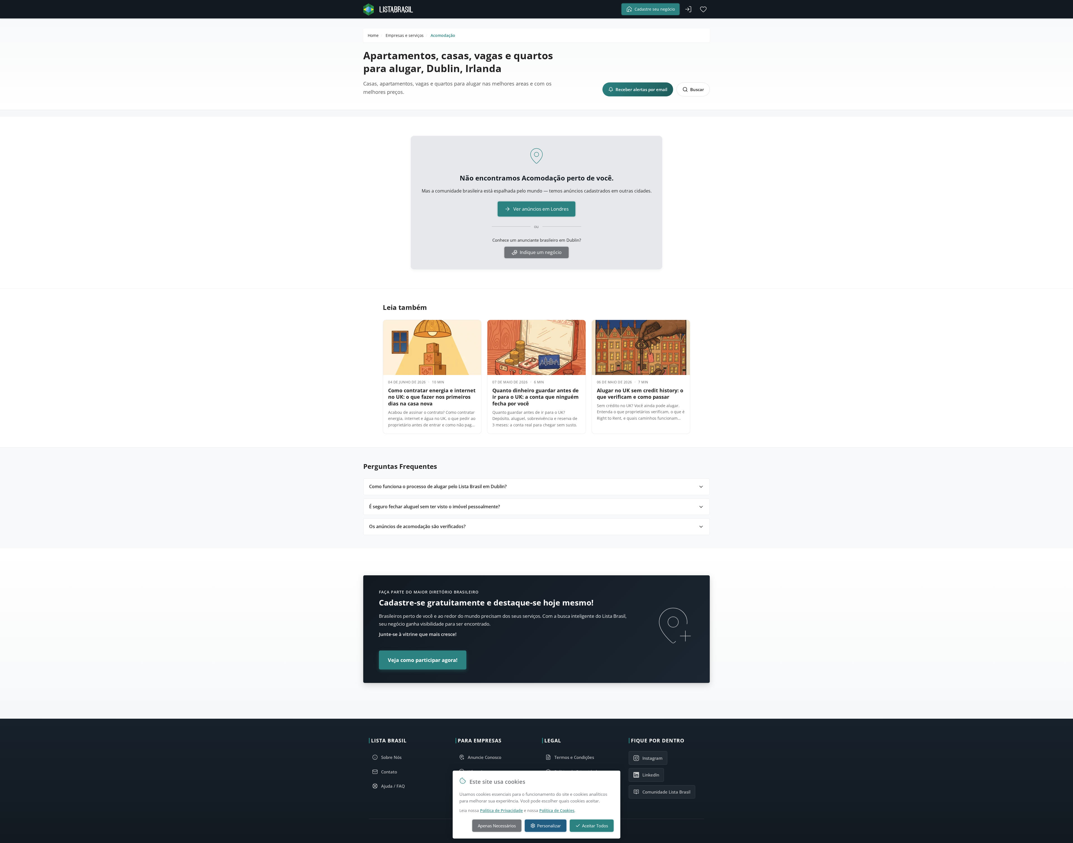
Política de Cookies (557, 810)
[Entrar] (688, 9)
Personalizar (549, 825)
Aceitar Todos (595, 825)
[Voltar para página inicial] (389, 9)
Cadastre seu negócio (655, 9)
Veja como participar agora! (422, 660)
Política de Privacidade (501, 810)
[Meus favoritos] (703, 9)
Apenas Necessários (497, 825)
